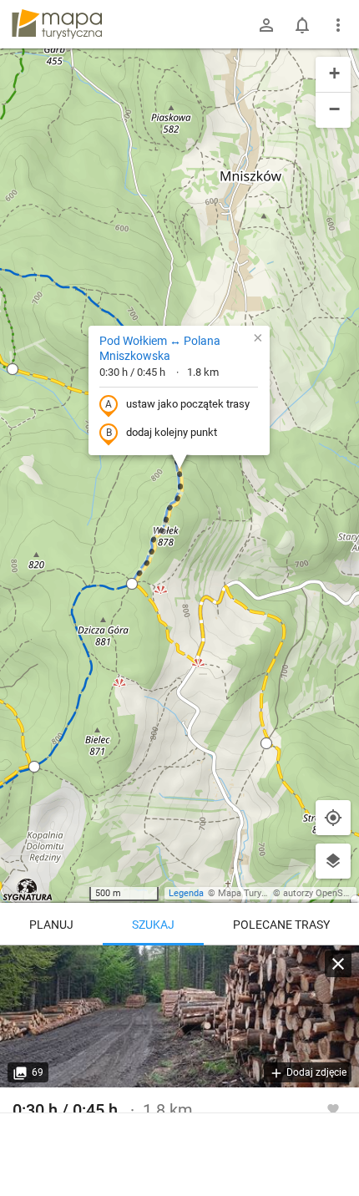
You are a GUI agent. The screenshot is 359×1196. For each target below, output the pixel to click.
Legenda (186, 893)
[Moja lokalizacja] (333, 817)
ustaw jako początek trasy (188, 404)
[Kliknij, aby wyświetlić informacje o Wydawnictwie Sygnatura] (28, 889)
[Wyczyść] (338, 963)
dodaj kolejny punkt (171, 432)
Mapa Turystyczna (255, 893)
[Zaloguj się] (266, 25)
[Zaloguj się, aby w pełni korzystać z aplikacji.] (333, 1108)
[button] (12, 369)
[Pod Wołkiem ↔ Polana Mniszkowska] (179, 1016)
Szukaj (153, 924)
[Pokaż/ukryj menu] (338, 25)
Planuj (51, 924)
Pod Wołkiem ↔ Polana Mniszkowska (159, 348)
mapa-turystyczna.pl (57, 24)
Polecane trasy (281, 924)
